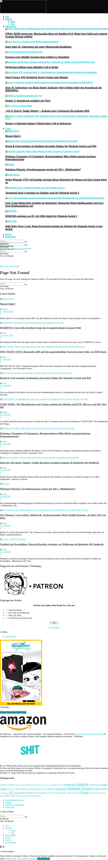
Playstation (19, 792)
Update (2, 795)
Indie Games (11, 789)
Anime (11, 784)
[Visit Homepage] (23, 12)
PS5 (54, 792)
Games (8, 128)
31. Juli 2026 (5, 359)
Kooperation (10, 236)
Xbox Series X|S (35, 796)
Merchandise (10, 26)
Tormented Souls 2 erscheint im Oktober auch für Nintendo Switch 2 (42, 192)
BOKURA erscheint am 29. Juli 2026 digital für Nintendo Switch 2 (41, 216)
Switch (92, 793)
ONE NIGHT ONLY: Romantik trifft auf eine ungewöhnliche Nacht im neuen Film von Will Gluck (53, 351)
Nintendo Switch (79, 788)
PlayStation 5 (43, 792)
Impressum (9, 807)
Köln (22, 788)
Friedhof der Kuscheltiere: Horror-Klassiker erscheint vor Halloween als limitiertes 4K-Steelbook (52, 544)
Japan (17, 789)
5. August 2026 (6, 335)
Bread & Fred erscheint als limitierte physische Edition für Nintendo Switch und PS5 (50, 146)
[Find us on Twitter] (3, 847)
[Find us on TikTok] (1, 847)
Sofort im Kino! (15, 610)
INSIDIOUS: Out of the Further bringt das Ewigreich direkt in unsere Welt (40, 327)
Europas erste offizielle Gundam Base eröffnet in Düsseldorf (37, 56)
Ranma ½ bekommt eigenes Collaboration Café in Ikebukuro (38, 123)
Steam (84, 792)
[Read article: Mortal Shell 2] (54, 299)
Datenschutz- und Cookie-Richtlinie (21, 858)
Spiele (78, 793)
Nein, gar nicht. (15, 615)
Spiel (74, 793)
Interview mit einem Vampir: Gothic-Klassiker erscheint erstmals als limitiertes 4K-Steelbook (49, 462)
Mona (13, 21)
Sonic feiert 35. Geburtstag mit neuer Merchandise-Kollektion (38, 46)
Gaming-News (95, 784)
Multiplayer (50, 789)
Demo (32, 785)
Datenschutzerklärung (14, 800)
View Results (54, 627)
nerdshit (8, 19)
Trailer (97, 793)
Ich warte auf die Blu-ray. (19, 613)
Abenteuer (4, 785)
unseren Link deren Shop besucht (89, 734)
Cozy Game (25, 785)
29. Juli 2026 (5, 470)
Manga (28, 789)
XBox (7, 795)
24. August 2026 (7, 311)
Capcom (18, 785)
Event (49, 785)
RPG (69, 793)
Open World (5, 793)
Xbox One (15, 795)
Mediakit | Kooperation (14, 805)
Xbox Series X (25, 796)
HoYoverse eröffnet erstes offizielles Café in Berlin (31, 67)
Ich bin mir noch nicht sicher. (21, 618)
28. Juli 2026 (5, 552)
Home (2, 266)
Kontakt (8, 802)
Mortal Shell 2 (13, 135)
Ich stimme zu (43, 859)
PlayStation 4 (30, 792)
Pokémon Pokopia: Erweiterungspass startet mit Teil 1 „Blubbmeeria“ (43, 169)
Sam (12, 24)
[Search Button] (26, 241)
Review (8, 234)
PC (11, 792)
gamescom (69, 784)
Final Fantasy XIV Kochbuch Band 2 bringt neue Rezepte (36, 77)
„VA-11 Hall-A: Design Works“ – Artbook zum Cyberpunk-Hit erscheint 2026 (47, 110)
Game (54, 785)
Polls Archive (10, 636)
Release (59, 793)
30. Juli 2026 (5, 385)
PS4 (51, 793)
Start (7, 16)
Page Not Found (12, 266)
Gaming (82, 784)
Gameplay (60, 785)
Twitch (103, 793)
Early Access (43, 785)
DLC (37, 785)
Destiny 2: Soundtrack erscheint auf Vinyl (27, 100)
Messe (43, 789)
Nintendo (61, 788)
